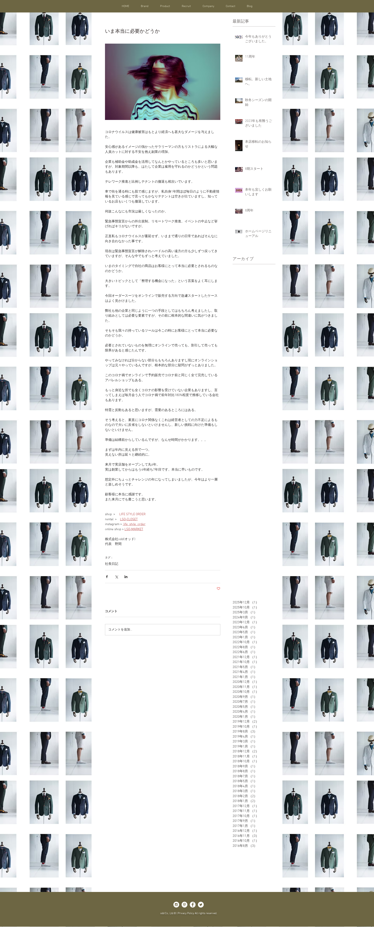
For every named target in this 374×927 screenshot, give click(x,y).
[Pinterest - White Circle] (184, 905)
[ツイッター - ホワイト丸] (201, 905)
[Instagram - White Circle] (176, 905)
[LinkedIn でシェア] (126, 576)
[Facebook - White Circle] (193, 905)
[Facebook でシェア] (107, 576)
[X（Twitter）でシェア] (116, 576)
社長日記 (111, 564)
